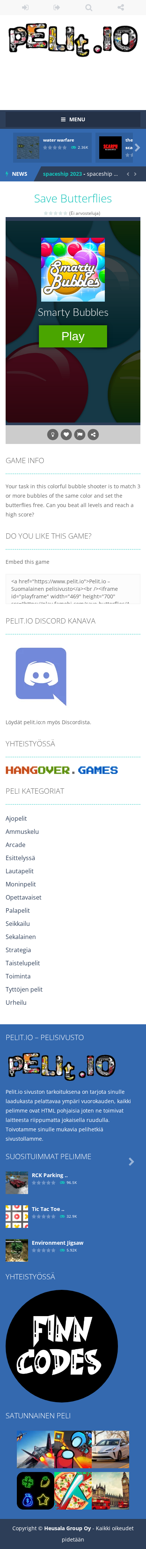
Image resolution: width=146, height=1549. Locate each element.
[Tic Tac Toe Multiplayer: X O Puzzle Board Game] (17, 1216)
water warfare (58, 140)
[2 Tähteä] (51, 213)
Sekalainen (21, 937)
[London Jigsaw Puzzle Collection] (110, 1490)
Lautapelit (20, 871)
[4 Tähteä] (60, 213)
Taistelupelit (23, 963)
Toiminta (18, 976)
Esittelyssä (20, 858)
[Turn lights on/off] (52, 434)
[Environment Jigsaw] (17, 1249)
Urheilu (16, 1002)
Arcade (15, 845)
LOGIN (25, 7)
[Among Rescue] (73, 1448)
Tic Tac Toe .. (48, 1208)
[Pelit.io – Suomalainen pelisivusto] (73, 38)
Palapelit (18, 910)
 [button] (79, 434)
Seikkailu (18, 923)
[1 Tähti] (46, 213)
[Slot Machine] (35, 1490)
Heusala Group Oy (67, 1528)
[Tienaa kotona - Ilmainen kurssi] (62, 1345)
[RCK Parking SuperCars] (17, 1182)
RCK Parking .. (50, 1175)
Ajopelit (16, 818)
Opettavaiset (24, 897)
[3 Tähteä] (56, 213)
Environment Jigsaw (57, 1242)
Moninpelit (21, 884)
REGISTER (57, 7)
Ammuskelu (22, 831)
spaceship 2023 (62, 173)
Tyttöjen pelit (24, 989)
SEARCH (89, 7)
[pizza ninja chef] (73, 1490)
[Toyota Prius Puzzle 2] (110, 1448)
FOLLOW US (121, 7)
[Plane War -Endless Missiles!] (35, 1448)
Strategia (18, 950)
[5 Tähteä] (65, 213)
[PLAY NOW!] (28, 147)
